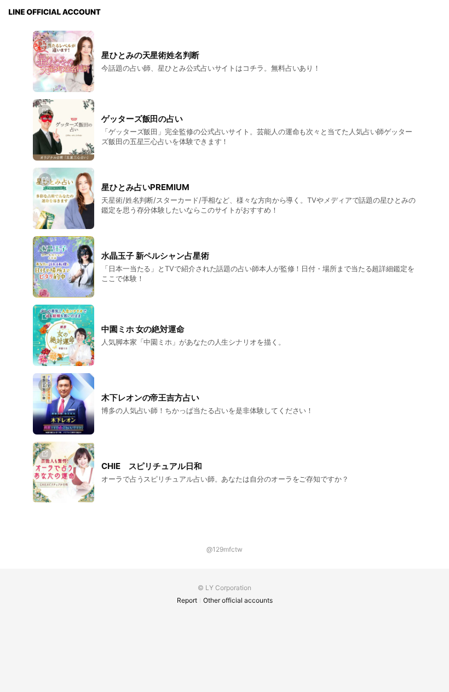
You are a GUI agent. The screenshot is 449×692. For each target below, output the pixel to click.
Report (187, 600)
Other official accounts (238, 600)
